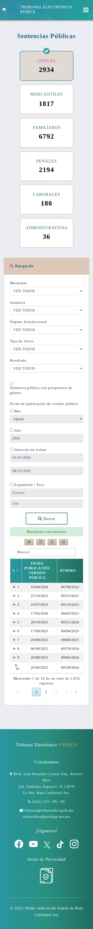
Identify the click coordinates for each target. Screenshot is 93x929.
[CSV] (63, 542)
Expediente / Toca (29, 485)
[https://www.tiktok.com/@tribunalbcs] (60, 847)
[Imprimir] (29, 542)
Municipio (18, 283)
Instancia (17, 302)
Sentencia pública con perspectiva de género (41, 390)
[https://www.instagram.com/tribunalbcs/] (74, 847)
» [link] (76, 692)
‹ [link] (26, 692)
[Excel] (52, 542)
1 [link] (36, 692)
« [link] (17, 692)
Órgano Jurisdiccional (28, 322)
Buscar (48, 518)
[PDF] (40, 542)
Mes (17, 411)
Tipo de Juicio (22, 341)
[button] (17, 571)
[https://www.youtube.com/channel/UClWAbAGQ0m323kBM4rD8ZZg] (34, 847)
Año (17, 430)
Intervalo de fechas (30, 450)
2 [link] (46, 692)
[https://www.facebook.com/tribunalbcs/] (19, 847)
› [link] (66, 692)
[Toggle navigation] (86, 10)
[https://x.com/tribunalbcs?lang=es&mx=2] (48, 847)
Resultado (18, 360)
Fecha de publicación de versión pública (44, 404)
